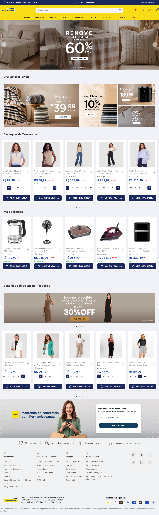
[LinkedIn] (142, 462)
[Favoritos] (149, 10)
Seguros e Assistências (75, 476)
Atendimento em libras (45, 465)
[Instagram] (133, 455)
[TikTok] (150, 462)
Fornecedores (9, 476)
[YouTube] (150, 455)
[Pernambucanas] (8, 10)
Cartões (69, 465)
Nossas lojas (42, 469)
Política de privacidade (94, 461)
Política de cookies (93, 465)
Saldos (133, 17)
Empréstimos (71, 473)
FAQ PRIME (41, 480)
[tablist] (79, 206)
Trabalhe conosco (11, 473)
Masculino (39, 17)
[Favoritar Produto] (28, 172)
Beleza (93, 17)
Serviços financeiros (73, 462)
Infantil (53, 17)
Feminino (26, 17)
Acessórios (120, 17)
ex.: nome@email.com (109, 417)
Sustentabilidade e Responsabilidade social (17, 481)
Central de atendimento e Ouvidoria (50, 462)
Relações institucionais (12, 465)
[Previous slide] (4, 44)
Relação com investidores (13, 487)
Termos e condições (94, 473)
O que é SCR (70, 480)
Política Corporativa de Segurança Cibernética (99, 477)
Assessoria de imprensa (13, 469)
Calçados (106, 17)
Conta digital (70, 469)
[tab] (73, 67)
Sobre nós (8, 462)
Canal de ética (91, 469)
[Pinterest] (133, 462)
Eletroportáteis (78, 17)
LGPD (39, 476)
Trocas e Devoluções (45, 473)
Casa (64, 17)
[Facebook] (142, 455)
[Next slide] (154, 44)
